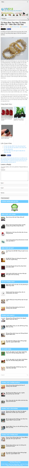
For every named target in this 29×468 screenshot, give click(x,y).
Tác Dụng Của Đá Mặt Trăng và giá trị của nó (17, 251)
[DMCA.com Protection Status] (14, 211)
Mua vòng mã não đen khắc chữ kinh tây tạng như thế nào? (17, 401)
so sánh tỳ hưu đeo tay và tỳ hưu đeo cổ (17, 160)
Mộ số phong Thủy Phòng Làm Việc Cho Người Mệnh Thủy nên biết (16, 419)
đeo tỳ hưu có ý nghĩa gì (20, 158)
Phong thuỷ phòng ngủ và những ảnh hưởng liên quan (16, 445)
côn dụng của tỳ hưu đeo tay (8, 158)
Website (2, 192)
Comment (3, 169)
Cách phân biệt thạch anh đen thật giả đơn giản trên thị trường (16, 274)
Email (2, 187)
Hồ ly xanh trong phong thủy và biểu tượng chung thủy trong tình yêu (16, 225)
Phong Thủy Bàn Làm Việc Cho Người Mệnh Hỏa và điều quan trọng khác (16, 412)
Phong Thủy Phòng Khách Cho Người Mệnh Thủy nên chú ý (16, 319)
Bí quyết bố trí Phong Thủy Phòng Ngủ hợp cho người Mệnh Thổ (16, 453)
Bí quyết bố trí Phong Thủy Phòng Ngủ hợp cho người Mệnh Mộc (16, 341)
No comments (24, 26)
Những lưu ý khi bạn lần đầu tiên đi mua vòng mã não (16, 233)
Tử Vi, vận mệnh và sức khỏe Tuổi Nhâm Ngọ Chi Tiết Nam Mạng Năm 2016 (16, 360)
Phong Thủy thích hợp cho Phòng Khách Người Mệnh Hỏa (17, 334)
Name (2, 183)
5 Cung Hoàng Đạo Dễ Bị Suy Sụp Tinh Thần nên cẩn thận (16, 367)
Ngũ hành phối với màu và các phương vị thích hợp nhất (17, 285)
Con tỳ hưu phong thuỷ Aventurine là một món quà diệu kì (17, 240)
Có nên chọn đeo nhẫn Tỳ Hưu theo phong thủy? (15, 146)
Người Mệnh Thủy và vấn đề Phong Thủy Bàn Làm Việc (17, 326)
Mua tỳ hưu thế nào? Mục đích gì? (15, 217)
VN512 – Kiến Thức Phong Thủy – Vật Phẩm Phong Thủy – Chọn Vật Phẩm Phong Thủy (16, 465)
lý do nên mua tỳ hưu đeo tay (17, 159)
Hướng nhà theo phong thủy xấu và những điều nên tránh (15, 292)
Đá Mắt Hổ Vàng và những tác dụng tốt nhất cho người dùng (16, 259)
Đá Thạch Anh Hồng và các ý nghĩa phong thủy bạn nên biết (15, 393)
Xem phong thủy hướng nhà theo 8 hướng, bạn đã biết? (15, 307)
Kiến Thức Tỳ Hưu (15, 26)
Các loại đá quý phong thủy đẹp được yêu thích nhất (16, 266)
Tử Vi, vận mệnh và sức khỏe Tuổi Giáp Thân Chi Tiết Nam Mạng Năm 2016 (16, 352)
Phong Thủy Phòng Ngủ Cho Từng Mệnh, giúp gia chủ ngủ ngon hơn (17, 438)
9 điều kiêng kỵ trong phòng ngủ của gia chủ (17, 300)
